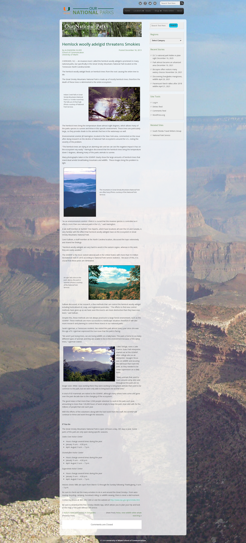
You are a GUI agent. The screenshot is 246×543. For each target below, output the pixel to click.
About (179, 10)
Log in (155, 102)
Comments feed (159, 110)
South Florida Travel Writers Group (167, 131)
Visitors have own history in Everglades (80, 512)
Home (127, 10)
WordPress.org (159, 115)
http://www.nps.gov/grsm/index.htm (125, 500)
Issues (148, 10)
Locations (138, 10)
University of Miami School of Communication (126, 540)
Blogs (157, 10)
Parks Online (168, 10)
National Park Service (161, 135)
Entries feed (157, 106)
